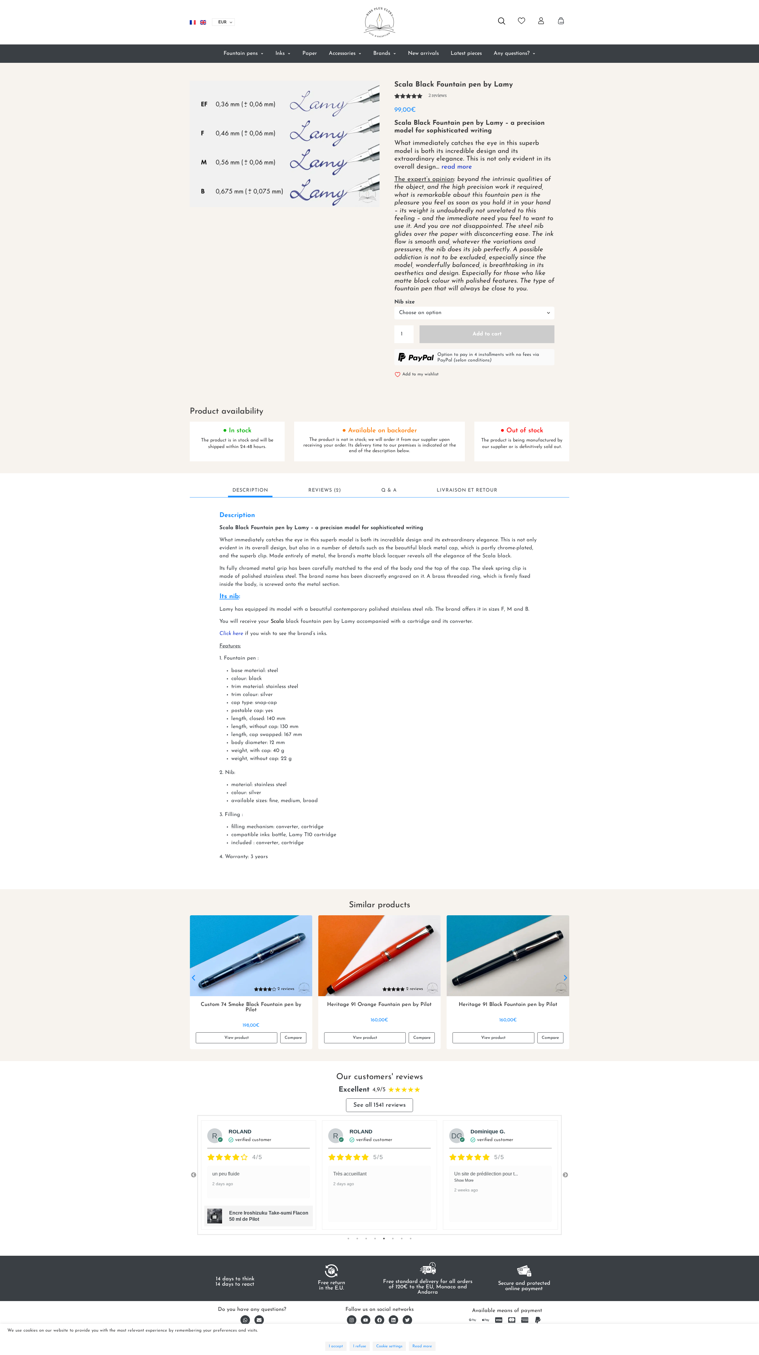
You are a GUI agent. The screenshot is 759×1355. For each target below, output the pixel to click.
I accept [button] (336, 1346)
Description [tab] (250, 490)
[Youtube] (365, 1320)
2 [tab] (357, 1239)
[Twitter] (407, 1320)
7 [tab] (402, 1239)
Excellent (354, 1089)
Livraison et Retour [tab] (467, 490)
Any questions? (512, 53)
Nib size (404, 302)
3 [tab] (366, 1239)
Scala (277, 621)
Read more (422, 1346)
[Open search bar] (501, 21)
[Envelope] (259, 1320)
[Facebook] (379, 1320)
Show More (343, 1180)
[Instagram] (351, 1320)
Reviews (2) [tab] (324, 490)
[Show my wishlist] (521, 20)
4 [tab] (375, 1239)
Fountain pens (241, 53)
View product (236, 1038)
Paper (309, 53)
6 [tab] (393, 1239)
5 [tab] (384, 1239)
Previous (194, 1175)
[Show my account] (541, 20)
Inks (280, 53)
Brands (381, 53)
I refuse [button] (359, 1346)
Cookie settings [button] (389, 1346)
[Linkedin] (393, 1320)
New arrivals (423, 53)
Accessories (342, 53)
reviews (437, 95)
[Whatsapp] (245, 1320)
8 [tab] (411, 1239)
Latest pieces (466, 53)
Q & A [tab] (389, 490)
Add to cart (487, 334)
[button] (193, 978)
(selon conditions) (473, 360)
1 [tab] (348, 1239)
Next (565, 1175)
